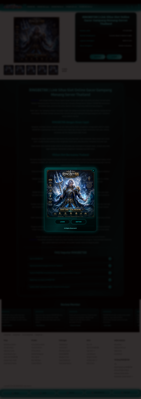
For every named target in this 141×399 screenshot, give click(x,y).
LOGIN (62, 222)
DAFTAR (78, 222)
